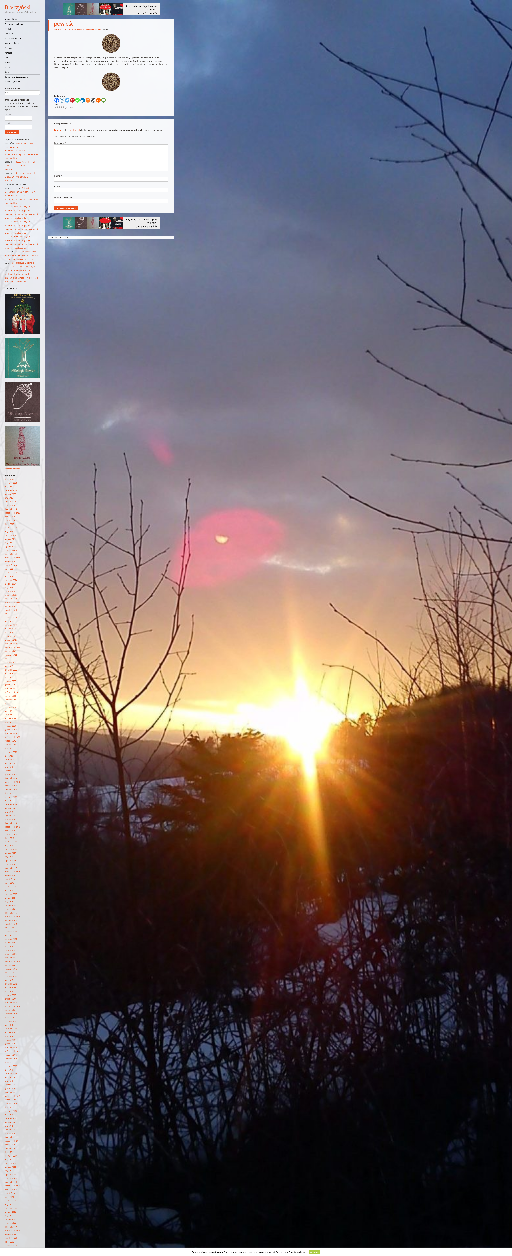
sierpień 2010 (11, 1193)
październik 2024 (12, 557)
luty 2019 (9, 812)
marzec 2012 (10, 1122)
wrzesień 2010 (11, 1189)
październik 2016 (12, 916)
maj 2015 (9, 980)
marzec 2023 (10, 628)
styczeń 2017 (10, 905)
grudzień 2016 (11, 909)
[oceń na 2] (57, 107)
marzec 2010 (10, 1212)
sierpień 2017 (11, 879)
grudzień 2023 (11, 595)
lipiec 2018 (9, 838)
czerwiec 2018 (11, 841)
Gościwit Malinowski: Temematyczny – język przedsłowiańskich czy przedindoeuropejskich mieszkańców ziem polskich (21, 150)
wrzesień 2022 (11, 651)
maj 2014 (9, 1025)
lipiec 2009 (9, 1242)
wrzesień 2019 (11, 785)
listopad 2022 (11, 643)
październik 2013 (12, 1051)
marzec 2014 (10, 1032)
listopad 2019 (11, 778)
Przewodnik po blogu (14, 24)
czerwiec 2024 (11, 572)
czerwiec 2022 (11, 662)
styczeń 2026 (10, 501)
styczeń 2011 (10, 1174)
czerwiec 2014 (11, 1021)
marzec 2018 (10, 853)
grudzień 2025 (11, 505)
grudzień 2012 (11, 1088)
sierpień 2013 (11, 1058)
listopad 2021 (11, 688)
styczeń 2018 (10, 860)
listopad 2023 (11, 598)
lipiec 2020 (9, 748)
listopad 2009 (11, 1227)
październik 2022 (12, 647)
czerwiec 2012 (11, 1111)
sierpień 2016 (11, 924)
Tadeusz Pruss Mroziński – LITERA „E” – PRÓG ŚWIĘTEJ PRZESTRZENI (21, 166)
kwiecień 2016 (11, 939)
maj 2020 (9, 756)
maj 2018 (9, 845)
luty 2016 (9, 946)
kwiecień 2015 (11, 984)
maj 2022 (9, 666)
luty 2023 (9, 632)
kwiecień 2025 (11, 535)
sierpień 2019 (11, 789)
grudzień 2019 (11, 774)
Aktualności (10, 29)
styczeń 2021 (10, 726)
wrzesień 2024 (11, 561)
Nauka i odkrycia (12, 43)
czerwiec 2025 (11, 527)
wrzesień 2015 (11, 965)
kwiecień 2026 (11, 490)
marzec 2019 (10, 808)
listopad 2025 (11, 509)
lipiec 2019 (9, 793)
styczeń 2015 (10, 995)
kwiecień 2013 (11, 1073)
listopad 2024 (11, 554)
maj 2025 (9, 531)
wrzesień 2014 (11, 1010)
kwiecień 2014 (11, 1028)
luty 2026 (9, 498)
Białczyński (17, 7)
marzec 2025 (10, 539)
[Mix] (88, 100)
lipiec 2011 (9, 1152)
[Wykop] (62, 100)
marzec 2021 (10, 718)
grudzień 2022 (11, 640)
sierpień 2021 (11, 699)
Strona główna (11, 19)
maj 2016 (9, 935)
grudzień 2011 (11, 1133)
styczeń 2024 (10, 591)
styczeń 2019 (10, 815)
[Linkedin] (82, 100)
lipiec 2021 (9, 703)
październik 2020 (12, 737)
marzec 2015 (10, 987)
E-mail (57, 186)
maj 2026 (9, 486)
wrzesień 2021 (11, 696)
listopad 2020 (11, 733)
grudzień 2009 (11, 1223)
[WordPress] (93, 100)
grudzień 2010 (11, 1178)
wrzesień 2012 (11, 1099)
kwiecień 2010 (11, 1208)
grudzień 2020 (11, 729)
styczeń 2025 (10, 546)
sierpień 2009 (11, 1238)
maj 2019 (9, 800)
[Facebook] (56, 100)
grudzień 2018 (11, 819)
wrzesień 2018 (11, 830)
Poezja (7, 62)
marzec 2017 (10, 898)
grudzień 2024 (11, 550)
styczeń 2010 (10, 1219)
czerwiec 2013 (11, 1066)
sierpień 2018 (11, 834)
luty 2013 (9, 1081)
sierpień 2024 (11, 565)
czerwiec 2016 (11, 931)
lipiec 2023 (9, 613)
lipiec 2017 (9, 883)
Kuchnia (8, 67)
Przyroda (9, 48)
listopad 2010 (11, 1182)
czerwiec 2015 (11, 976)
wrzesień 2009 (11, 1234)
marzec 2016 (10, 942)
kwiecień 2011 (11, 1163)
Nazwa (58, 175)
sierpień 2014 (11, 1013)
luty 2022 (9, 677)
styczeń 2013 (10, 1084)
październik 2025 (12, 513)
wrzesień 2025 (11, 516)
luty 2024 (9, 587)
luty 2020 (9, 767)
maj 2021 (9, 711)
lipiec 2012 (9, 1107)
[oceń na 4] (62, 107)
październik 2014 (12, 1006)
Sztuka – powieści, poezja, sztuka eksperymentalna (82, 29)
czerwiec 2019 (11, 797)
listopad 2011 (11, 1137)
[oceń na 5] (64, 107)
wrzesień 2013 (11, 1055)
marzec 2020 (10, 763)
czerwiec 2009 (11, 1245)
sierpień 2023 (11, 610)
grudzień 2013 (11, 1043)
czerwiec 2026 (11, 483)
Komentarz (60, 143)
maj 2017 (9, 890)
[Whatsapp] (77, 100)
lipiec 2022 (9, 658)
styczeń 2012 (10, 1129)
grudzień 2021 (11, 684)
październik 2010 (12, 1185)
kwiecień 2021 (11, 714)
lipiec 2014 (9, 1017)
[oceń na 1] (55, 107)
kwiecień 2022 (11, 670)
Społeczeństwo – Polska (15, 38)
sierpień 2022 (11, 655)
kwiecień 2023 (11, 625)
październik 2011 (12, 1141)
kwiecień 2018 (11, 849)
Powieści (8, 53)
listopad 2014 (11, 1002)
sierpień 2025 (11, 520)
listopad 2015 (11, 957)
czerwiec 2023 (11, 617)
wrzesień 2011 (11, 1144)
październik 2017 (12, 871)
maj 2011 (9, 1159)
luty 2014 (9, 1036)
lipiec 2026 (9, 479)
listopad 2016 (11, 913)
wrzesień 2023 (11, 606)
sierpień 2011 (11, 1148)
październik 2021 (12, 692)
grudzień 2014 (11, 999)
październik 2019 (12, 782)
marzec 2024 (10, 584)
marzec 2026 (10, 494)
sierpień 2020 (11, 744)
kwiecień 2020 (11, 759)
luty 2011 (9, 1170)
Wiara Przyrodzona (13, 81)
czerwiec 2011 (11, 1156)
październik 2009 (12, 1230)
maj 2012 (9, 1114)
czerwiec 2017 (11, 886)
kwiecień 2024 (11, 580)
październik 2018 (12, 827)
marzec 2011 (10, 1167)
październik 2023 (12, 602)
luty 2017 (9, 901)
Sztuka (8, 57)
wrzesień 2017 (11, 875)
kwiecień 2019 (11, 804)
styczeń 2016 (10, 950)
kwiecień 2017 (11, 894)
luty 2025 (9, 542)
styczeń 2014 (10, 1040)
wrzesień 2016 (11, 920)
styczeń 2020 (10, 770)
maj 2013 (9, 1070)
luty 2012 (9, 1126)
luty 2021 (9, 722)
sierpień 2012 (11, 1103)
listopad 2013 (11, 1047)
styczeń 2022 (10, 681)
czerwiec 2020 (11, 752)
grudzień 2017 (11, 864)
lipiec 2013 (9, 1062)
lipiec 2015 (9, 972)
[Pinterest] (72, 100)
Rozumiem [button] (314, 1252)
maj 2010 (9, 1204)
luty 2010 (9, 1215)
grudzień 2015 (11, 954)
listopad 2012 (11, 1092)
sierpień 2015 (11, 969)
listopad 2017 (11, 868)
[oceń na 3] (59, 107)
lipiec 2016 (9, 927)
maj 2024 (9, 576)
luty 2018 (9, 856)
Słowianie (9, 33)
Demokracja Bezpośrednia (16, 77)
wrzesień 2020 (11, 741)
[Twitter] (67, 100)
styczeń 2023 (10, 636)
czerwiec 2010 (11, 1200)
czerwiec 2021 (11, 707)
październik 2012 (12, 1096)
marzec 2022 (10, 673)
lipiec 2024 (9, 569)
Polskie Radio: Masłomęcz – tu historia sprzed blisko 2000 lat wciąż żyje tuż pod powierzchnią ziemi (22, 255)
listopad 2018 (11, 823)
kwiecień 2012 (11, 1118)
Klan (7, 72)
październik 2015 (12, 961)
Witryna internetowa (63, 197)
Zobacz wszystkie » (13, 468)
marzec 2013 (10, 1077)
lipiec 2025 (9, 524)
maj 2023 (9, 621)
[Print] (98, 100)
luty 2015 (9, 991)
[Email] (103, 100)
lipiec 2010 (9, 1197)
